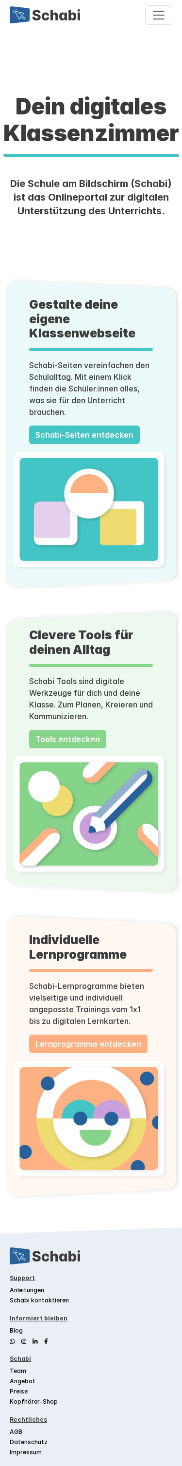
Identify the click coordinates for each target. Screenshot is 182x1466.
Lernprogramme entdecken (88, 1044)
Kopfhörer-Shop (34, 1401)
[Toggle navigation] (158, 15)
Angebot (22, 1381)
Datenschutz (29, 1442)
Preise (19, 1391)
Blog (16, 1330)
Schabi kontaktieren (39, 1300)
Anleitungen (27, 1290)
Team (18, 1370)
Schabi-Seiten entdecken (84, 435)
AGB (16, 1431)
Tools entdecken (67, 739)
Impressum (26, 1452)
